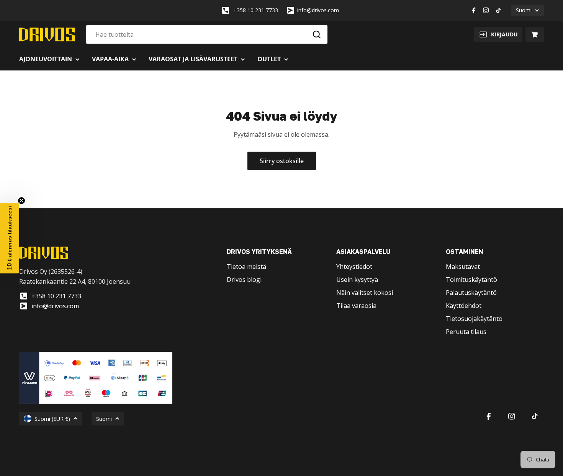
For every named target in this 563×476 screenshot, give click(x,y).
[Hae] (316, 34)
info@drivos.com (318, 10)
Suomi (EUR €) (52, 418)
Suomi (524, 10)
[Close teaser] (21, 200)
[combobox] (206, 34)
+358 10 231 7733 (255, 10)
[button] (9, 238)
